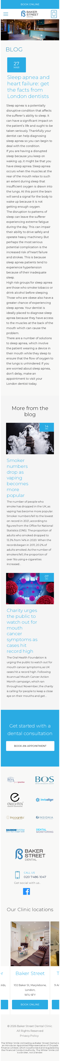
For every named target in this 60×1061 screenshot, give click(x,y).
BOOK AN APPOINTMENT (30, 745)
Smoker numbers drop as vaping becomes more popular (17, 478)
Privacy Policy (29, 1035)
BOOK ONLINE (30, 4)
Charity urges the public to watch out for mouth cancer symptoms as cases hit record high (22, 631)
